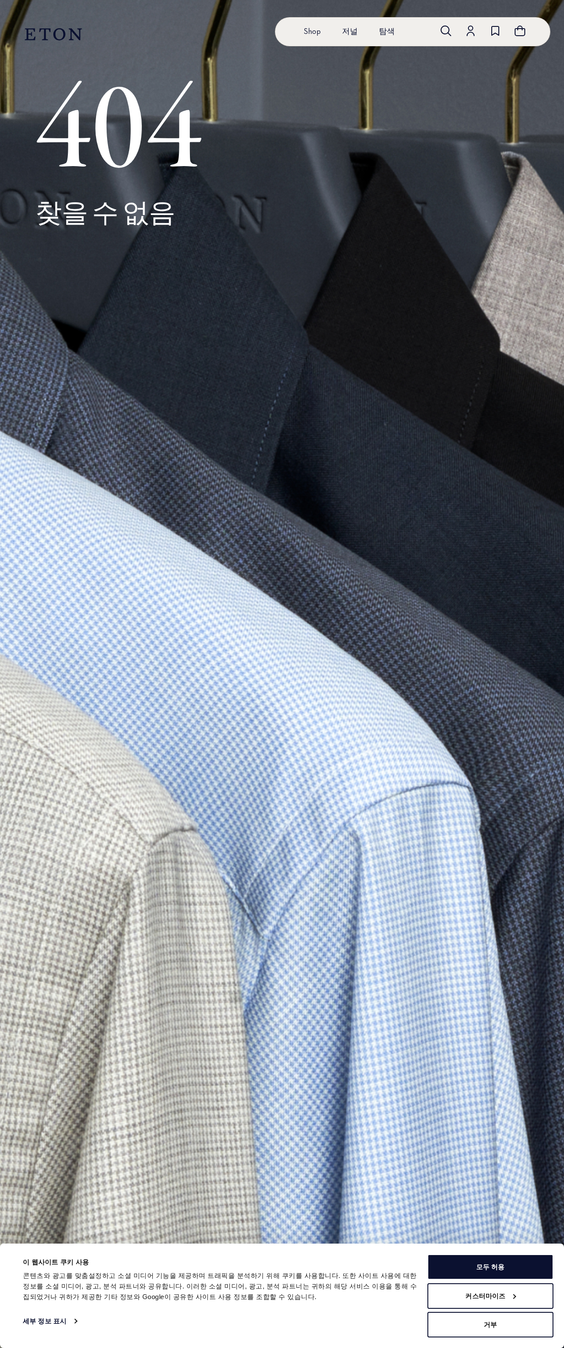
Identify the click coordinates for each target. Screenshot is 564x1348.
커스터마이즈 (485, 1296)
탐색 (387, 32)
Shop (312, 32)
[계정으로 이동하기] (470, 31)
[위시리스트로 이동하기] (495, 31)
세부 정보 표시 (45, 1321)
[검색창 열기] (446, 31)
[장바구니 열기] (520, 31)
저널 (350, 32)
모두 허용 (490, 1266)
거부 (490, 1324)
